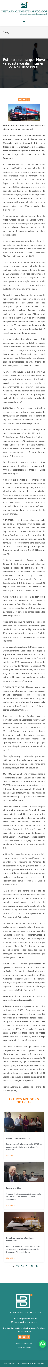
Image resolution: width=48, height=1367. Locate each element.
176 (37, 1266)
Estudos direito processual (18, 1138)
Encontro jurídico (14, 1188)
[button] (24, 22)
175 (31, 1266)
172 (17, 1266)
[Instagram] (28, 99)
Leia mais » (10, 1156)
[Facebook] (24, 99)
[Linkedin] (20, 99)
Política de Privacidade (24, 1343)
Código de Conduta (24, 1347)
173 (22, 1266)
